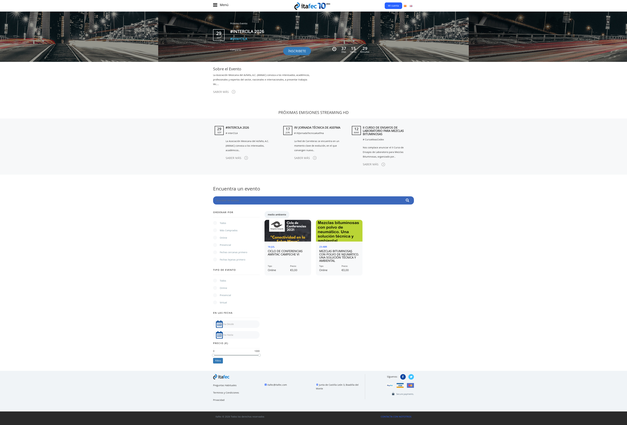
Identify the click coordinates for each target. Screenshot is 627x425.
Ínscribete (297, 51)
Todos (221, 223)
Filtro (218, 360)
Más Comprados (227, 230)
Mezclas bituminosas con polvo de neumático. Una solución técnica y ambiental (339, 256)
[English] (411, 5)
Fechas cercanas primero (232, 252)
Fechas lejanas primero (231, 259)
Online (222, 237)
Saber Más (221, 92)
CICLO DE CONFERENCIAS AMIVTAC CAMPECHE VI (285, 252)
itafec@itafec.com (277, 384)
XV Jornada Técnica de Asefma (317, 127)
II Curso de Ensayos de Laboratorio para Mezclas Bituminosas (383, 131)
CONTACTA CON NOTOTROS (396, 416)
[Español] (405, 5)
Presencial (224, 244)
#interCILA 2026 (247, 31)
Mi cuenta (393, 5)
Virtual (222, 302)
